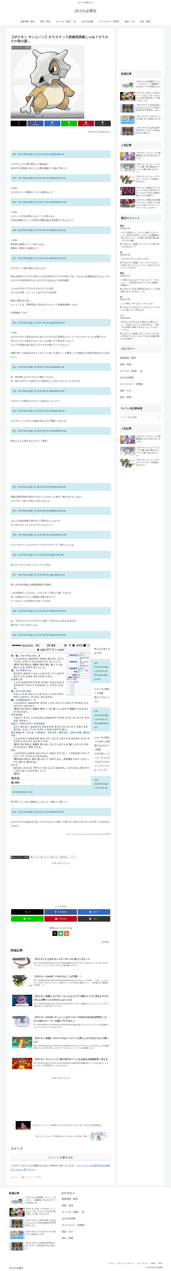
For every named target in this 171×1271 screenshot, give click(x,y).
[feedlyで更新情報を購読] (60, 933)
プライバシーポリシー (126, 1263)
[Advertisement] (61, 140)
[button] (103, 123)
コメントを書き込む (61, 1157)
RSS (160, 1263)
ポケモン (56, 857)
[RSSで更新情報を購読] (66, 933)
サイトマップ (142, 1263)
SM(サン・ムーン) (69, 857)
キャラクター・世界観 (20, 857)
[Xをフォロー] (54, 933)
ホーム (111, 1263)
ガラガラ (46, 857)
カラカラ (36, 857)
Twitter (153, 1263)
